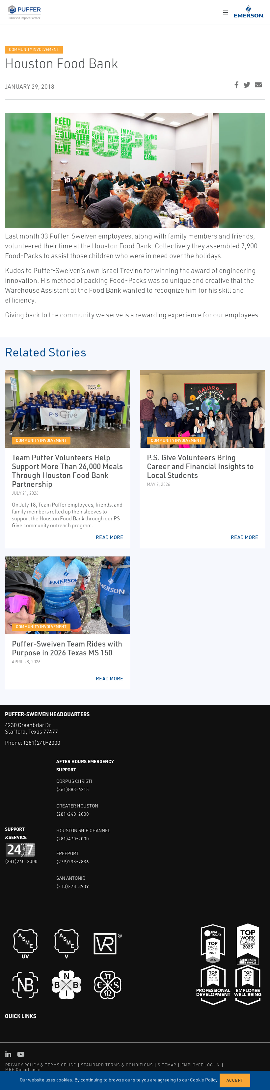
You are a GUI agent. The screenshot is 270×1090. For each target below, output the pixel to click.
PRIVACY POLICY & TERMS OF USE (40, 1064)
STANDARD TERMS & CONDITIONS (117, 1064)
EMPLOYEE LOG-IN (200, 1064)
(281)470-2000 (72, 838)
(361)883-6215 (72, 789)
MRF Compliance (22, 1069)
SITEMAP (167, 1064)
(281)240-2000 (41, 742)
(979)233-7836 (72, 861)
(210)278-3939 (72, 886)
